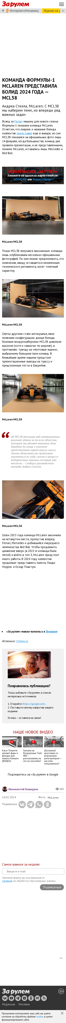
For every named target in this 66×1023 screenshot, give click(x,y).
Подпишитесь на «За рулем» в (33, 774)
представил (24, 133)
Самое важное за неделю (21, 864)
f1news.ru (22, 641)
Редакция (8, 1004)
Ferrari (18, 121)
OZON (17, 179)
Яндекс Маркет (42, 179)
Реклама (24, 1004)
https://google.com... (35, 703)
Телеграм (51, 631)
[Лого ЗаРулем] (15, 4)
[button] (62, 1013)
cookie (39, 1016)
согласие (7, 881)
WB (24, 179)
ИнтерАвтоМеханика (24, 11)
